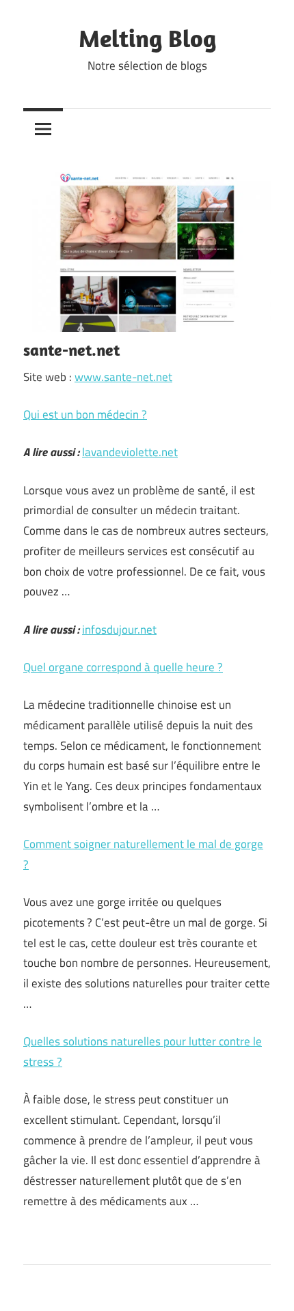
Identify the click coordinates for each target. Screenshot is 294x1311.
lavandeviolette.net (130, 452)
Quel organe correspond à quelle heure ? (123, 667)
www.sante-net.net (123, 377)
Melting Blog (147, 38)
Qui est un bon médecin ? (85, 414)
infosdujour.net (119, 629)
